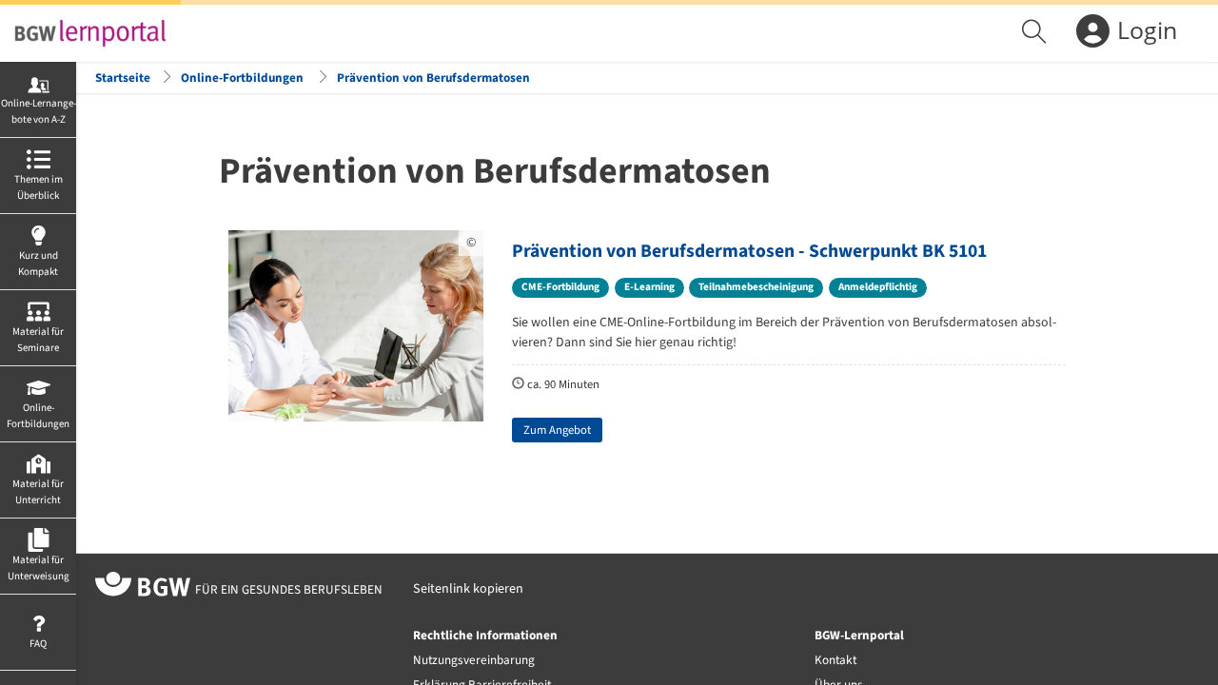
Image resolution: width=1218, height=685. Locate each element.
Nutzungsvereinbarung (474, 660)
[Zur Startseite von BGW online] (142, 587)
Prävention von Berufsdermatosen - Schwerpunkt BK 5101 (749, 251)
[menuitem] (1036, 33)
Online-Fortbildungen (242, 77)
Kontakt (835, 660)
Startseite (122, 77)
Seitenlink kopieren (468, 588)
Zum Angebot (557, 430)
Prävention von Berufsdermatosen (433, 77)
